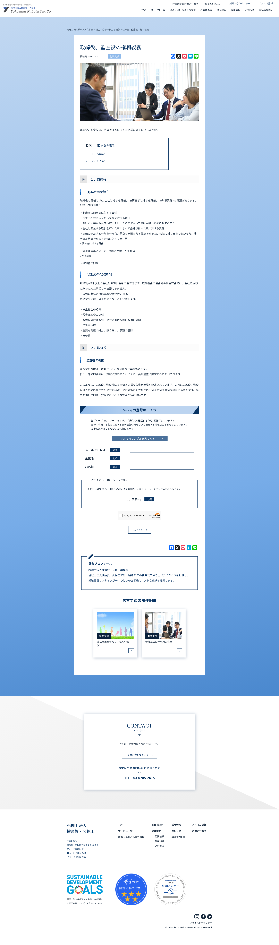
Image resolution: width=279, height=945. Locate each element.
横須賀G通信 (265, 10)
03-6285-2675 (212, 4)
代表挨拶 (159, 836)
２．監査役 (95, 161)
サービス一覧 (158, 10)
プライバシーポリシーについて (109, 480)
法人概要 (221, 10)
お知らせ (249, 10)
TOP (143, 10)
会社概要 (156, 831)
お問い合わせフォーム (241, 3)
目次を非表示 (106, 145)
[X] (177, 547)
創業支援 (114, 56)
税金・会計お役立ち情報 (183, 10)
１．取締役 (95, 154)
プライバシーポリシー (201, 922)
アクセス (159, 845)
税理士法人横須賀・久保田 (81, 828)
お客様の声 (206, 10)
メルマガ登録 (266, 3)
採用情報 (235, 10)
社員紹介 (159, 841)
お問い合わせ (199, 831)
